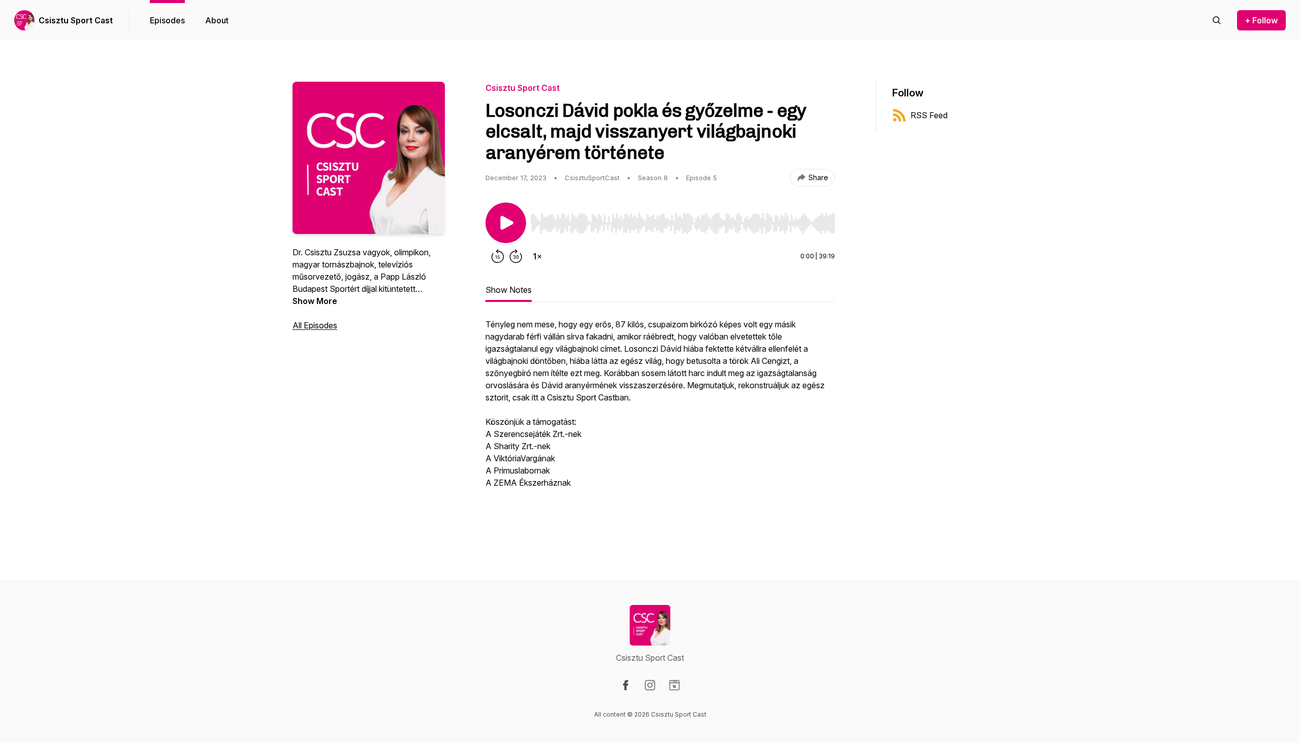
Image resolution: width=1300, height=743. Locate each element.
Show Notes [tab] (508, 290)
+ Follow (1261, 20)
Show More (314, 301)
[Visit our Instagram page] (650, 685)
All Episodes (314, 325)
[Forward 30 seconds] (516, 256)
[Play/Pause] (505, 222)
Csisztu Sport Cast (76, 20)
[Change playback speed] (537, 256)
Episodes (167, 20)
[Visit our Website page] (674, 685)
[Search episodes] (1217, 20)
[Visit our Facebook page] (626, 685)
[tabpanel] (660, 420)
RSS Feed (929, 115)
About (217, 20)
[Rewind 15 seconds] (498, 256)
